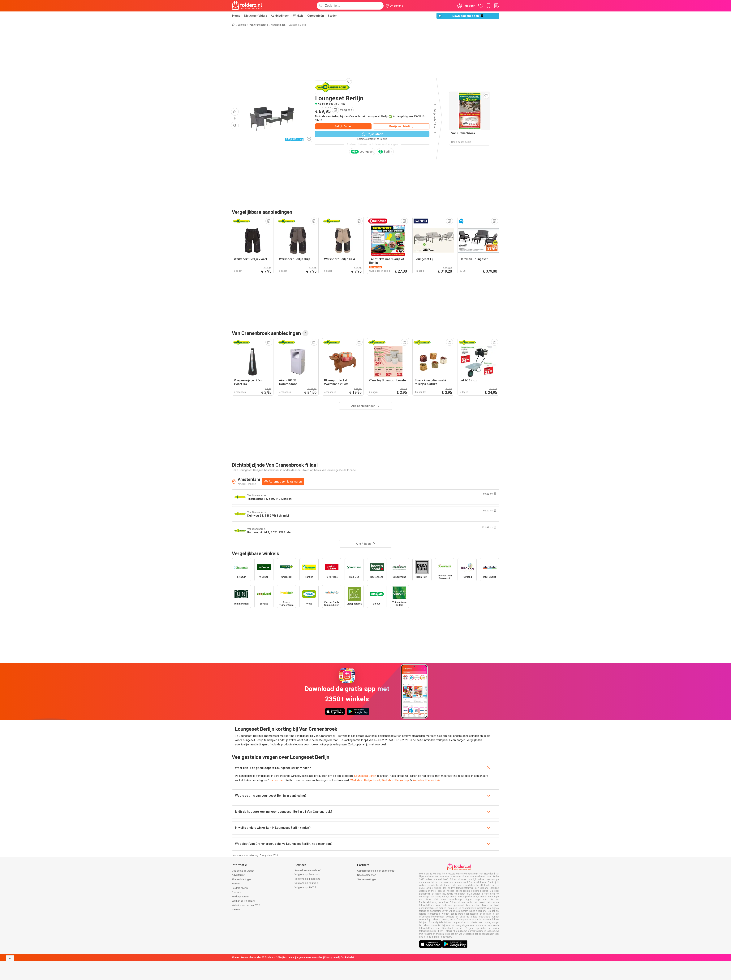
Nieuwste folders (255, 15)
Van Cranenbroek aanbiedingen (266, 333)
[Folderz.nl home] (247, 6)
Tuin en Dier (276, 780)
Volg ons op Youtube (306, 883)
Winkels (298, 15)
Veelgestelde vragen (243, 870)
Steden (332, 15)
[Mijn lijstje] (496, 6)
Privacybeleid (331, 957)
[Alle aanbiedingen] (305, 333)
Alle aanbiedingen (242, 879)
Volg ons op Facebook (307, 874)
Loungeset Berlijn (365, 776)
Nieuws (236, 909)
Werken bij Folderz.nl (243, 900)
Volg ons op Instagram (307, 878)
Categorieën (315, 15)
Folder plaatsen (240, 896)
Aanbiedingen (280, 15)
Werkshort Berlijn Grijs (395, 780)
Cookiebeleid (348, 957)
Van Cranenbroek (258, 25)
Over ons (237, 892)
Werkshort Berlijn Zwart (365, 780)
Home (236, 15)
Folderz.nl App (240, 888)
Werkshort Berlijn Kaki (426, 780)
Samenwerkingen (366, 879)
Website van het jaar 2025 (246, 905)
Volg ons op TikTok (306, 887)
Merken (236, 883)
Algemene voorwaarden (309, 957)
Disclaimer (289, 957)
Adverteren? (238, 875)
